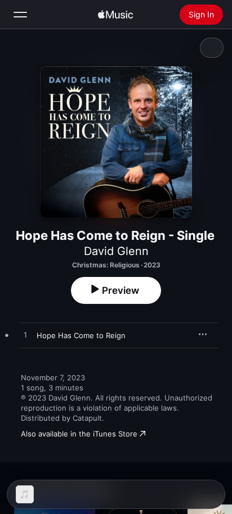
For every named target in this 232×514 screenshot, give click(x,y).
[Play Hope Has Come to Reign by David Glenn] (25, 335)
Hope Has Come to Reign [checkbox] (81, 335)
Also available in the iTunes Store (79, 433)
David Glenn (116, 251)
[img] (115, 15)
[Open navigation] (20, 14)
